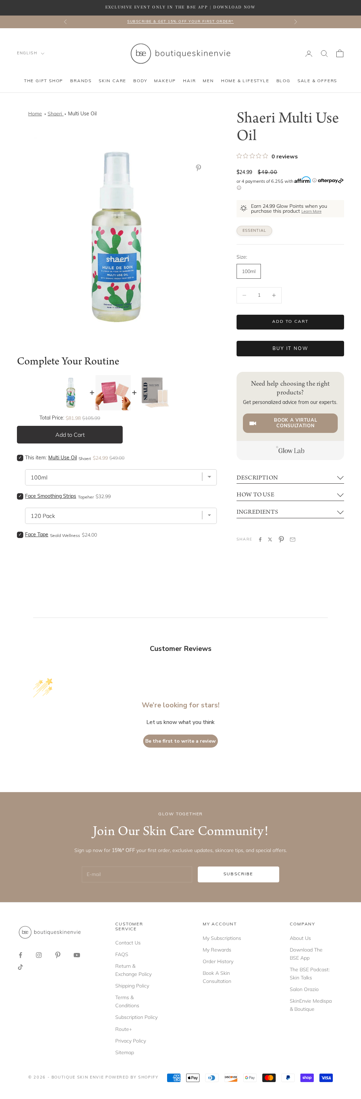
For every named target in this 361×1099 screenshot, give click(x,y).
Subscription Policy (136, 1017)
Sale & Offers (317, 81)
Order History (218, 961)
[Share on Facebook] (260, 539)
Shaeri (55, 113)
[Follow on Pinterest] (58, 955)
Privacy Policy (130, 1041)
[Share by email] (292, 539)
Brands (81, 81)
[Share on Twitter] (270, 539)
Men (208, 81)
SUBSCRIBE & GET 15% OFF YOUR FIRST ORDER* (180, 22)
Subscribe (238, 874)
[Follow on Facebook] (20, 955)
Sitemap (124, 1052)
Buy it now (290, 348)
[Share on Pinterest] (281, 539)
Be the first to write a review (180, 741)
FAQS (121, 954)
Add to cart (290, 322)
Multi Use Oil (82, 114)
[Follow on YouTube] (76, 955)
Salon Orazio (304, 989)
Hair (189, 81)
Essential (254, 231)
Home (35, 113)
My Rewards (217, 950)
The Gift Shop (43, 81)
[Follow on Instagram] (38, 955)
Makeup (165, 81)
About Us (300, 938)
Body (140, 81)
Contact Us (128, 943)
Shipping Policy (132, 986)
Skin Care (112, 81)
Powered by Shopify (132, 1078)
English (27, 53)
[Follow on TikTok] (20, 967)
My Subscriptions (222, 938)
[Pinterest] (200, 168)
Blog (283, 81)
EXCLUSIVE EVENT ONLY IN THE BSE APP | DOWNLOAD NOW (180, 7)
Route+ (123, 1029)
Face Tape (36, 535)
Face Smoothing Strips (50, 496)
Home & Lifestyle (245, 81)
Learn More (311, 212)
